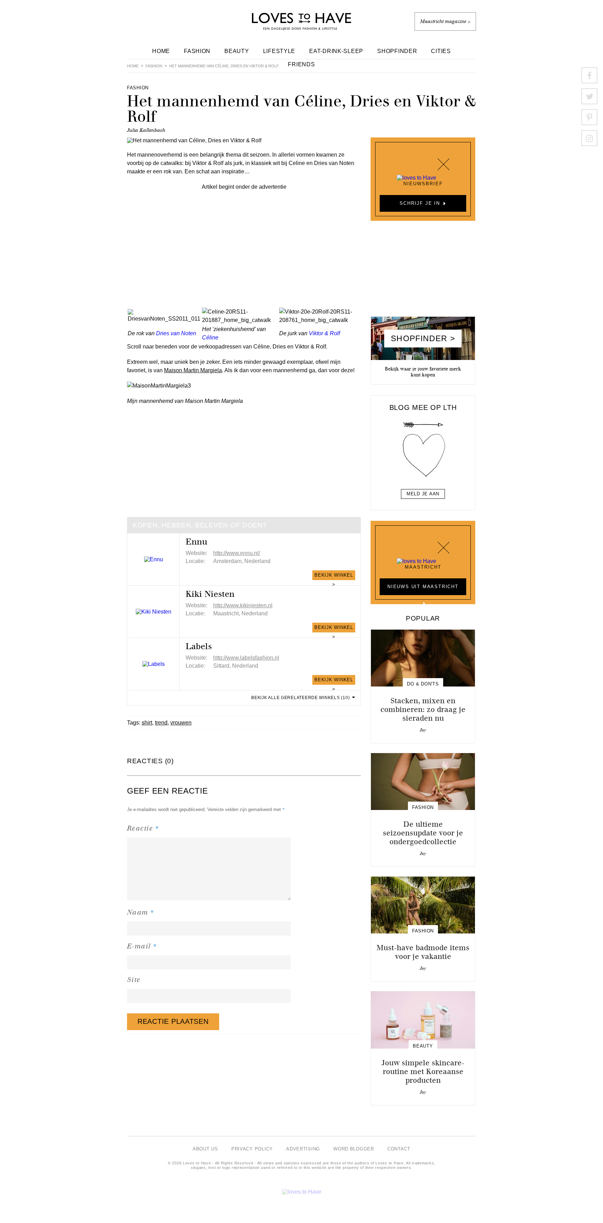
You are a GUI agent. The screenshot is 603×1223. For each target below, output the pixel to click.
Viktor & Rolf (324, 333)
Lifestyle (279, 51)
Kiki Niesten (210, 594)
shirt (147, 723)
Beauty (236, 51)
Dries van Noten (176, 333)
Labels (199, 646)
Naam (141, 912)
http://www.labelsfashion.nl (246, 658)
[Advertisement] (244, 240)
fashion (154, 66)
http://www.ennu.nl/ (236, 553)
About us (205, 1148)
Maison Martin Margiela (193, 370)
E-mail (142, 945)
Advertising (303, 1148)
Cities (441, 51)
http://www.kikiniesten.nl (243, 605)
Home (161, 51)
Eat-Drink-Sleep (336, 51)
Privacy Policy (252, 1148)
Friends (301, 64)
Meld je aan (423, 493)
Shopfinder (397, 51)
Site (134, 980)
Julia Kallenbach (146, 130)
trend (161, 723)
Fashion (197, 51)
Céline (210, 337)
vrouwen (181, 723)
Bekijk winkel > (333, 576)
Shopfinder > (423, 338)
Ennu (196, 542)
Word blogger (353, 1148)
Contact (398, 1148)
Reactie (143, 828)
